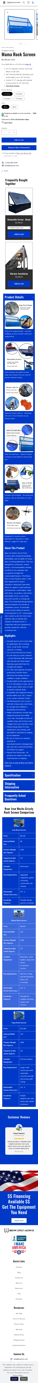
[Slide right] (25, 43)
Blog (19, 1272)
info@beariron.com (11, 165)
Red (14, 107)
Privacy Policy (19, 1324)
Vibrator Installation (19, 273)
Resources (19, 1288)
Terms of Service (19, 1319)
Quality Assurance (19, 1345)
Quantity (4, 128)
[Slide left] (16, 43)
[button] (4, 2)
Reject (24, 1379)
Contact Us (19, 1278)
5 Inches (7, 98)
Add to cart (19, 234)
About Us (19, 1283)
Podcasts (19, 1299)
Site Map (19, 1313)
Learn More (8, 122)
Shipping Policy (19, 1340)
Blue (5, 107)
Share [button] (6, 171)
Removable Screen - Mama (19, 219)
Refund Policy (19, 1335)
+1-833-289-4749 (10, 163)
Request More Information (19, 147)
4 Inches (19, 94)
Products (19, 1267)
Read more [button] (19, 1152)
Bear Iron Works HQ (24, 153)
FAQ (19, 1294)
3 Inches (7, 94)
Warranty (19, 1329)
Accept (14, 1379)
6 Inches (19, 98)
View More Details (12, 86)
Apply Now (19, 1220)
